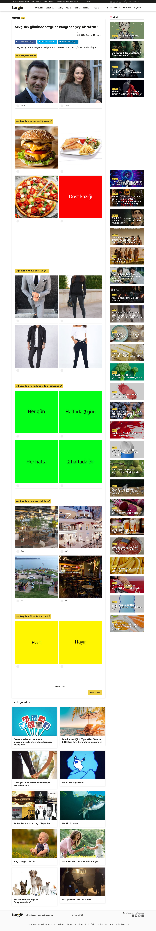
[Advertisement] (58, 250)
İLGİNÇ (60, 7)
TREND (118, 8)
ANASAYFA (15, 18)
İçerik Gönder (61, 1)
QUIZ (68, 7)
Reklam (38, 1)
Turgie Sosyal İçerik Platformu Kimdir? (23, 1)
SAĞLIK (96, 7)
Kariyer (44, 1)
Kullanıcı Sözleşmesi (72, 1)
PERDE (77, 7)
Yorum (99, 35)
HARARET (128, 8)
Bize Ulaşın (52, 1)
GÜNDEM (39, 7)
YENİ (110, 8)
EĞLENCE (50, 7)
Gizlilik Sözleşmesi (85, 1)
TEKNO (86, 7)
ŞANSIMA (139, 8)
